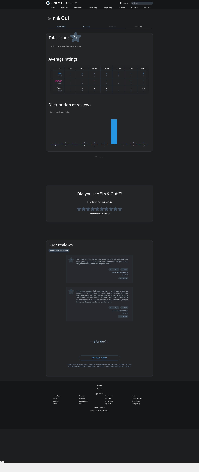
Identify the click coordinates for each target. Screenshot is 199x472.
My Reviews (108, 404)
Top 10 (136, 8)
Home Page (56, 396)
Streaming (93, 8)
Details (86, 26)
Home (53, 8)
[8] (111, 209)
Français (99, 389)
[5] (97, 209)
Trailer (112, 26)
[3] (88, 209)
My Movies (108, 399)
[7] (106, 209)
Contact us (135, 396)
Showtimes (61, 26)
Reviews (138, 26)
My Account (109, 396)
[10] (120, 209)
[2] (83, 209)
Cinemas (79, 8)
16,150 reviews (123, 316)
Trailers (122, 8)
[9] (115, 209)
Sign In (125, 3)
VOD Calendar (83, 401)
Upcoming (108, 8)
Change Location (137, 399)
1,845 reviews (123, 278)
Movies (65, 8)
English (99, 385)
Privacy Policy (136, 404)
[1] (79, 209)
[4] (92, 209)
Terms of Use (136, 401)
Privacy (101, 394)
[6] (102, 209)
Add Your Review (99, 358)
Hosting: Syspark (99, 407)
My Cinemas (109, 401)
